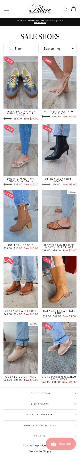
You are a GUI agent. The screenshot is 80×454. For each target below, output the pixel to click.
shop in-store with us (40, 425)
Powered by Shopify (40, 451)
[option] (40, 22)
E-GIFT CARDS (40, 403)
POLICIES (40, 436)
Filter (18, 48)
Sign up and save (40, 414)
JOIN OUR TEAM (40, 393)
